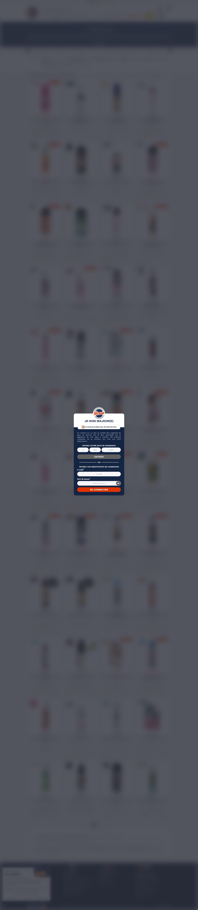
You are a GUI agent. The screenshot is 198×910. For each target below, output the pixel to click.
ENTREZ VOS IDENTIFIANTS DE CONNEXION (99, 467)
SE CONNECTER (99, 489)
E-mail (80, 470)
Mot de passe (83, 479)
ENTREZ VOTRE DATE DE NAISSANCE (99, 446)
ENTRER (99, 456)
